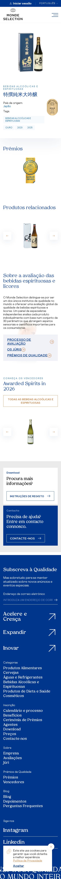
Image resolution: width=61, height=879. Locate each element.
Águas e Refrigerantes (22, 677)
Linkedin (14, 842)
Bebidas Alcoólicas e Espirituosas (18, 119)
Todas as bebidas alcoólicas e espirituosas (30, 400)
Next (54, 236)
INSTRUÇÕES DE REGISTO (27, 496)
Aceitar (18, 866)
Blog (6, 791)
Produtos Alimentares (22, 668)
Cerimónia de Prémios (22, 720)
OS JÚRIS (14, 349)
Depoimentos (14, 801)
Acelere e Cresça (15, 617)
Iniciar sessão (22, 3)
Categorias (10, 662)
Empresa (11, 753)
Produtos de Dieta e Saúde (26, 691)
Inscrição (9, 705)
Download (12, 729)
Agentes (10, 725)
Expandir (14, 632)
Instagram (15, 830)
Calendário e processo (23, 711)
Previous (7, 236)
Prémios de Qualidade (17, 771)
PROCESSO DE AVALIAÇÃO (19, 341)
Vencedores (13, 782)
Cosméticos (13, 696)
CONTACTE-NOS (22, 538)
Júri (6, 763)
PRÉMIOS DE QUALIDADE (27, 355)
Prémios (10, 777)
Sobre (7, 747)
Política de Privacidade (27, 860)
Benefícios (12, 715)
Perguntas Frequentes (23, 806)
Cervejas (11, 673)
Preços (9, 734)
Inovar (11, 648)
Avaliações (12, 758)
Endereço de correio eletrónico (24, 594)
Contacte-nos (15, 739)
